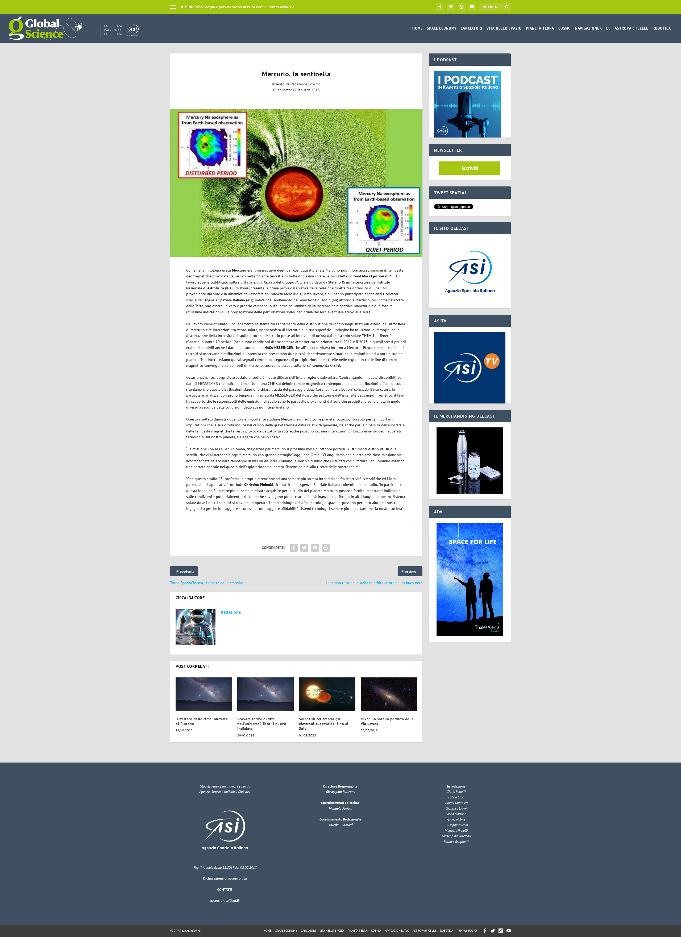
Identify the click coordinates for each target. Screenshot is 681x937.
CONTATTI (224, 889)
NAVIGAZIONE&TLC (397, 930)
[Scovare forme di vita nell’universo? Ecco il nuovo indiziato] (265, 694)
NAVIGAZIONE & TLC (593, 28)
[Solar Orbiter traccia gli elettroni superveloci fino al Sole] (327, 694)
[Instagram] (462, 7)
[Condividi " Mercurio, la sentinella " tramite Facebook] (293, 547)
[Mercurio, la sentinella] (296, 183)
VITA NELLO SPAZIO (504, 28)
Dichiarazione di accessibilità (225, 878)
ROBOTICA (662, 28)
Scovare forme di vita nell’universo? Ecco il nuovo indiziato (261, 724)
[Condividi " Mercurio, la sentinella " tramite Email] (315, 547)
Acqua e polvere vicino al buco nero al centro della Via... (251, 7)
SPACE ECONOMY (441, 28)
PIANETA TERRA (540, 28)
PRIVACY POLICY (467, 930)
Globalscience (191, 931)
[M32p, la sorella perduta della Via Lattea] (389, 694)
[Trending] (173, 7)
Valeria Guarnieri (340, 825)
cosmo (315, 84)
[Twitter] (451, 7)
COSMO (564, 28)
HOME (417, 28)
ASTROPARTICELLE (631, 28)
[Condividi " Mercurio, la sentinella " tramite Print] (325, 547)
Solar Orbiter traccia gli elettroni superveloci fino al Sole (323, 724)
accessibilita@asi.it (224, 900)
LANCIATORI (471, 28)
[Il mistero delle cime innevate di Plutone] (204, 694)
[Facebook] (440, 7)
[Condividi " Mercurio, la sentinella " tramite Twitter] (304, 547)
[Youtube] (472, 7)
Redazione (299, 84)
